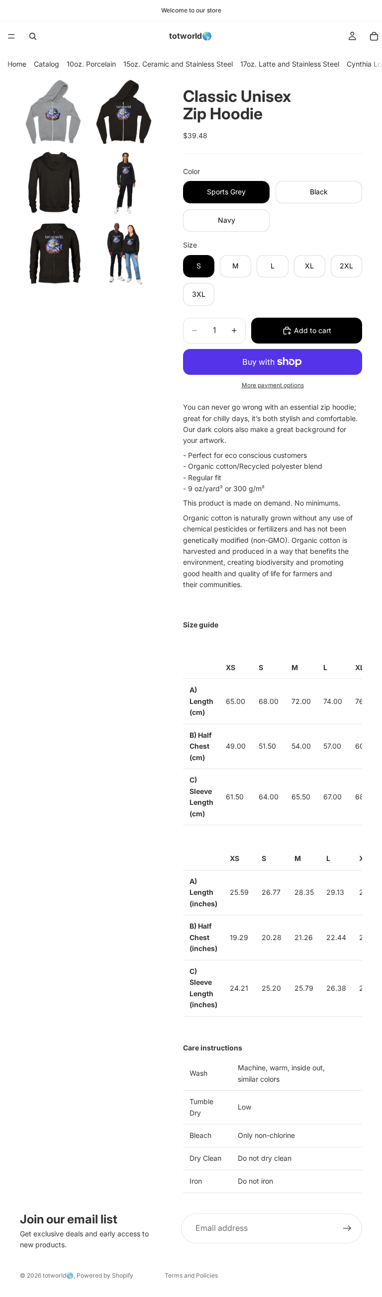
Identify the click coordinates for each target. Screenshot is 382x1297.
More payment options (273, 385)
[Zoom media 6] (125, 253)
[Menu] (11, 36)
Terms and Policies (191, 1275)
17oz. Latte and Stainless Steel (289, 64)
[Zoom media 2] (125, 112)
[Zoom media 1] (54, 112)
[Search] (33, 36)
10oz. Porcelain (91, 64)
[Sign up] (347, 1228)
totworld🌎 (58, 1275)
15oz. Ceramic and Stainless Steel (178, 64)
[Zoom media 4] (125, 182)
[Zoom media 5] (54, 253)
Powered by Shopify (105, 1275)
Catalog (46, 64)
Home (16, 64)
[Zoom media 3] (54, 182)
